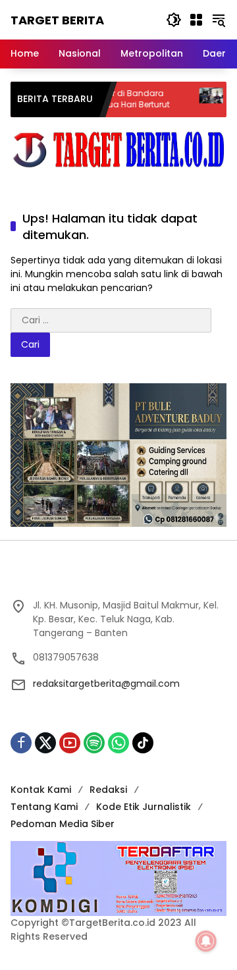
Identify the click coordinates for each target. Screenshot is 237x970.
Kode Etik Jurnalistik (143, 806)
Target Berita (57, 20)
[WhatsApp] (118, 742)
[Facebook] (21, 742)
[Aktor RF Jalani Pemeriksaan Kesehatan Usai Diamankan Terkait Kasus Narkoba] (197, 99)
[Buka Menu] (196, 20)
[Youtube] (69, 742)
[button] (174, 20)
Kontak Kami (41, 789)
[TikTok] (142, 742)
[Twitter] (45, 742)
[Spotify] (94, 742)
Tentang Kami (44, 806)
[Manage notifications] (206, 941)
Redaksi (108, 789)
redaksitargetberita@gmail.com (106, 683)
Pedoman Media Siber (63, 823)
